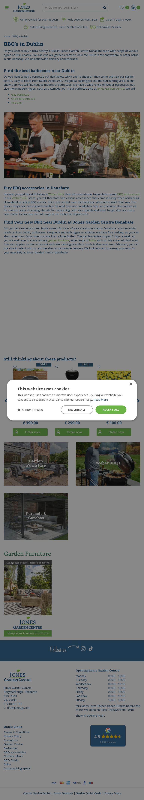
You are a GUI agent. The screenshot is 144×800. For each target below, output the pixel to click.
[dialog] (72, 400)
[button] (30, 410)
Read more (101, 399)
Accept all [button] (111, 409)
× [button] (130, 384)
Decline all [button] (77, 409)
